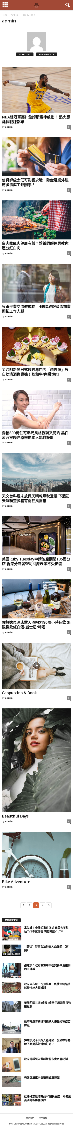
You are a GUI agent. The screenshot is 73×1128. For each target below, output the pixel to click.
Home (4, 14)
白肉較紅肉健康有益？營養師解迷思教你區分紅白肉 (35, 246)
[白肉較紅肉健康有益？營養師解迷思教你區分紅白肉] (36, 219)
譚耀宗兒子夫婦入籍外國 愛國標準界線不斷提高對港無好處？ (47, 1042)
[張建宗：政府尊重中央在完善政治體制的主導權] (11, 970)
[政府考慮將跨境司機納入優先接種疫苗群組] (11, 1026)
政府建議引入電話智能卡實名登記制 (46, 1059)
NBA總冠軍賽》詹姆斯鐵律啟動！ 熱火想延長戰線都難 (36, 119)
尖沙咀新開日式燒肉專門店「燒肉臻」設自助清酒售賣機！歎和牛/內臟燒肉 (35, 372)
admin (9, 126)
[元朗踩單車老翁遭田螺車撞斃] (11, 1081)
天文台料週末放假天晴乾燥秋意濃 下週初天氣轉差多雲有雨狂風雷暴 (35, 498)
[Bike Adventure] (36, 855)
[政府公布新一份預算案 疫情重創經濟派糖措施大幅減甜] (11, 987)
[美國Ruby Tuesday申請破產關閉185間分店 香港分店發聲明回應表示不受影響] (36, 535)
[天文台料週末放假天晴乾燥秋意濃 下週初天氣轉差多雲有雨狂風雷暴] (36, 472)
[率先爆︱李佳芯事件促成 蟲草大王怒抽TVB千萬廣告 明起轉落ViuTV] (11, 933)
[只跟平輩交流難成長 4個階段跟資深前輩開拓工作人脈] (36, 283)
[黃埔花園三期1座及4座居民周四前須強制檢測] (11, 1006)
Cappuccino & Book (19, 692)
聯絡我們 (30, 1117)
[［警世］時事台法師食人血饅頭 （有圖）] (11, 950)
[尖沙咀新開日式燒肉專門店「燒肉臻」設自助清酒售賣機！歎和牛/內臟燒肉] (36, 346)
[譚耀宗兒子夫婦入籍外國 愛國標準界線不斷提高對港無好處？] (11, 1045)
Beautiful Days (15, 816)
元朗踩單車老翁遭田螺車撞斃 (42, 1077)
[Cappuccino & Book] (36, 666)
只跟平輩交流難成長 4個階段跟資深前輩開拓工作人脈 (36, 309)
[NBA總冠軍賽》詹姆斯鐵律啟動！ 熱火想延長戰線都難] (36, 90)
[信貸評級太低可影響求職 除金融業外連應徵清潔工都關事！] (36, 156)
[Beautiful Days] (36, 760)
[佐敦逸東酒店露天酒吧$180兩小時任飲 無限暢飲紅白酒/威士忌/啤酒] (36, 598)
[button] (67, 5)
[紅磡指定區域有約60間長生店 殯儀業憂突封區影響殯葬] (11, 1099)
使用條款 (43, 1117)
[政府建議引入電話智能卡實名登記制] (11, 1064)
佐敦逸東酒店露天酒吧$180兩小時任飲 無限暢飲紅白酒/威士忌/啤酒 (36, 625)
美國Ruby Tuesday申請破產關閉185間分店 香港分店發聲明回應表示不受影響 (36, 561)
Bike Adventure (16, 881)
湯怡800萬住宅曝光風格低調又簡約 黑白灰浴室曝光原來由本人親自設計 (35, 435)
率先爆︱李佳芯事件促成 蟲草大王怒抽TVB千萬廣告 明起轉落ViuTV (46, 929)
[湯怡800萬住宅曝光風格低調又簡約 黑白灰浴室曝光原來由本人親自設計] (36, 409)
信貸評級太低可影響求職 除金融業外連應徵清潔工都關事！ (35, 182)
